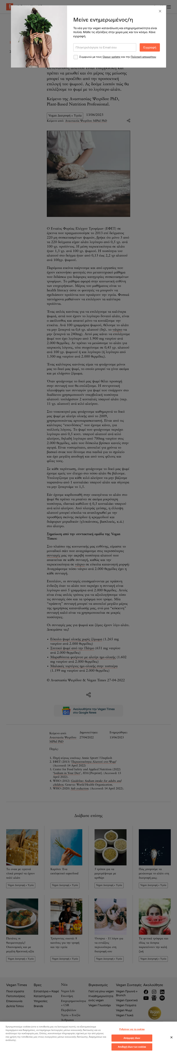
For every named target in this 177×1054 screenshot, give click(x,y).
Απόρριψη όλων (132, 1038)
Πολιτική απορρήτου (143, 57)
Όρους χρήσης (111, 57)
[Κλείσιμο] (171, 1037)
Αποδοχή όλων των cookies (132, 1046)
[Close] (160, 11)
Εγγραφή (149, 47)
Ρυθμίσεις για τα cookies (132, 1029)
